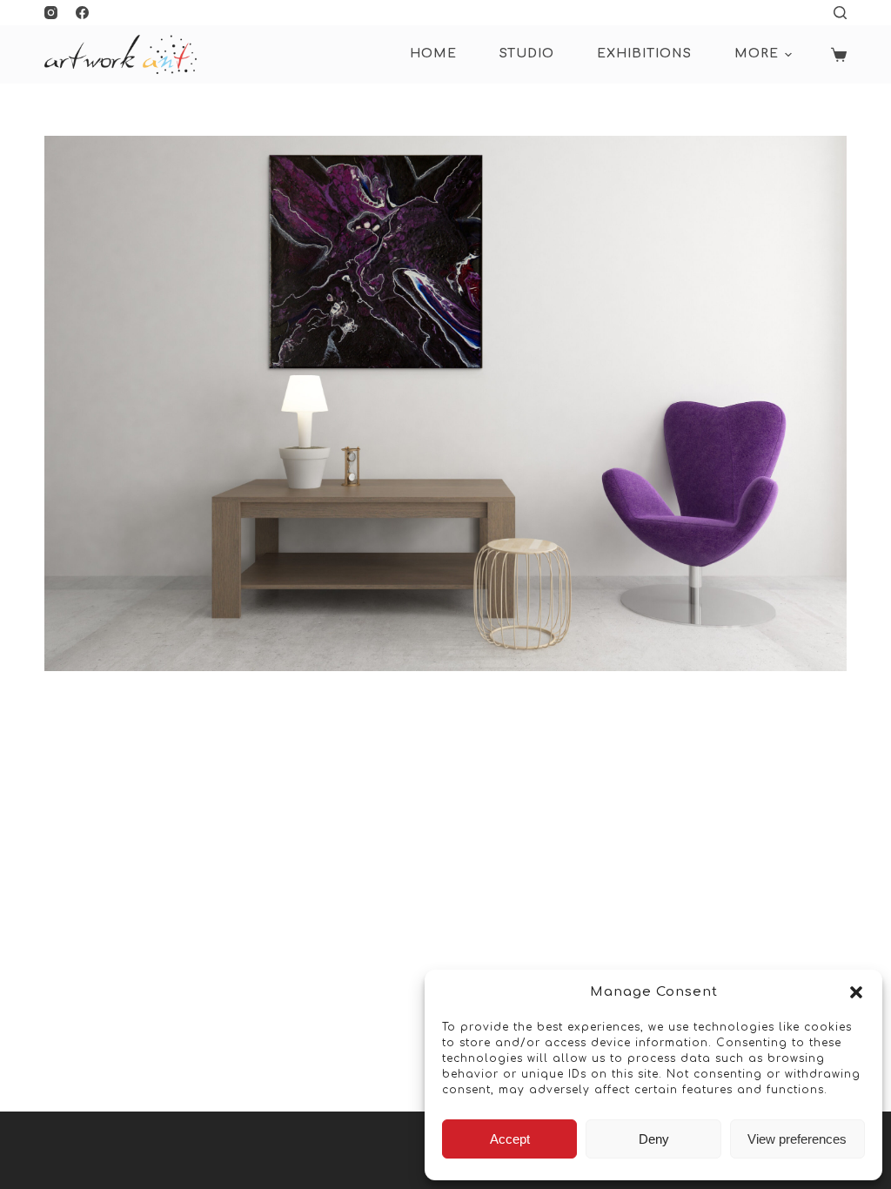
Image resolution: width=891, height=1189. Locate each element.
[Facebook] (82, 12)
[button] (856, 992)
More (756, 53)
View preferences (797, 1139)
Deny (654, 1139)
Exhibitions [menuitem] (644, 53)
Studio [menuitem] (526, 53)
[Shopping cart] (839, 55)
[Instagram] (50, 12)
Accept (510, 1139)
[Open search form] (840, 12)
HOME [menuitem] (433, 53)
